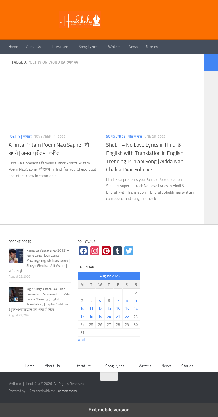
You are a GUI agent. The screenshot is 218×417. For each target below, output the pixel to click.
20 (109, 317)
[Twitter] (129, 250)
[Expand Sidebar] (211, 62)
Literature (60, 46)
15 (127, 309)
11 (91, 309)
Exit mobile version (109, 409)
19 (100, 317)
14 (118, 309)
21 (118, 317)
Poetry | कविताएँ (20, 137)
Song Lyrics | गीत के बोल (124, 137)
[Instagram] (94, 250)
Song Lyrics (88, 46)
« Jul (81, 340)
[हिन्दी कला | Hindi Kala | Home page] (80, 19)
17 (82, 317)
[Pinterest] (106, 250)
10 (82, 309)
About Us (33, 46)
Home (13, 46)
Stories (152, 46)
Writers (114, 46)
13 (109, 309)
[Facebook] (83, 250)
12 (100, 309)
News (133, 46)
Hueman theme (67, 391)
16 (136, 309)
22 (127, 317)
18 (91, 317)
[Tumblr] (117, 250)
